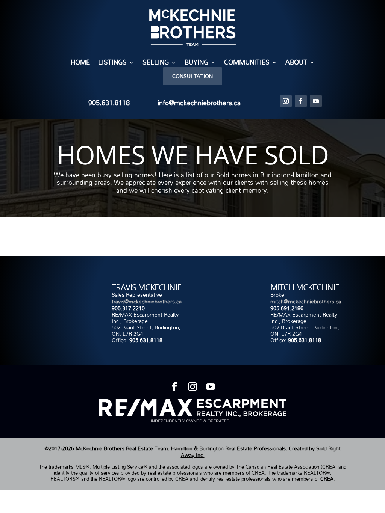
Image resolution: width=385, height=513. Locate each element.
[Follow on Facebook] (301, 101)
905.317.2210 (128, 308)
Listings (112, 63)
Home (80, 63)
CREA (326, 479)
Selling (155, 63)
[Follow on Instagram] (286, 101)
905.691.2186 (286, 308)
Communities (247, 63)
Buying (196, 63)
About (296, 63)
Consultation (192, 76)
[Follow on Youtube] (316, 101)
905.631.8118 (145, 340)
